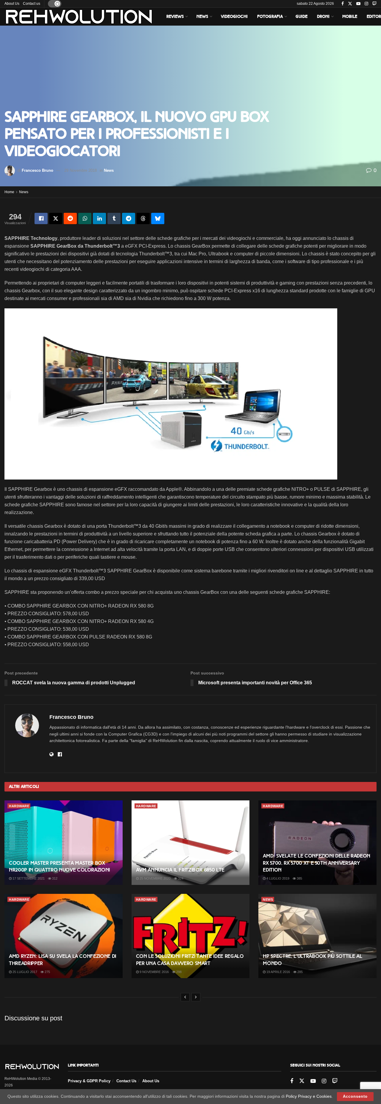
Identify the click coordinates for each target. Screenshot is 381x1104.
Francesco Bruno (37, 170)
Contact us (31, 3)
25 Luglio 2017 (24, 972)
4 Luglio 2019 (277, 878)
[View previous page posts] (185, 997)
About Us (11, 3)
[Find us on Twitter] (350, 4)
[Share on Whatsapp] (84, 218)
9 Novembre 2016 (154, 972)
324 (180, 878)
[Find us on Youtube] (358, 4)
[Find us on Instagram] (366, 4)
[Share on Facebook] (41, 218)
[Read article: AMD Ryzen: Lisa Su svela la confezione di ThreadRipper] (63, 936)
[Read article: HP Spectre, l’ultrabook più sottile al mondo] (317, 936)
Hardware (19, 806)
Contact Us (126, 1081)
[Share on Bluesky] (157, 218)
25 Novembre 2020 (155, 878)
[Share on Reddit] (70, 218)
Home (9, 192)
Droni (323, 16)
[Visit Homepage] (78, 16)
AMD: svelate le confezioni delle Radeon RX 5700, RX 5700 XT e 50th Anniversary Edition (316, 863)
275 (47, 972)
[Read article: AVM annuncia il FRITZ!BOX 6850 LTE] (191, 842)
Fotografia (270, 16)
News (202, 16)
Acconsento (355, 1096)
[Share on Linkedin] (99, 218)
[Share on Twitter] (55, 218)
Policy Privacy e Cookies (309, 1096)
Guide (301, 16)
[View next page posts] (195, 997)
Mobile (349, 16)
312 (54, 878)
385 (299, 878)
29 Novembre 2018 (80, 170)
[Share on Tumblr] (114, 218)
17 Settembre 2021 (28, 878)
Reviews (175, 16)
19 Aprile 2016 (278, 972)
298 (178, 972)
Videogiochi (234, 16)
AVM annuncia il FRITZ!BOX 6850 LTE (180, 870)
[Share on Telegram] (128, 218)
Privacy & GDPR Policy (89, 1081)
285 (299, 972)
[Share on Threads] (143, 218)
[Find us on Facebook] (342, 4)
